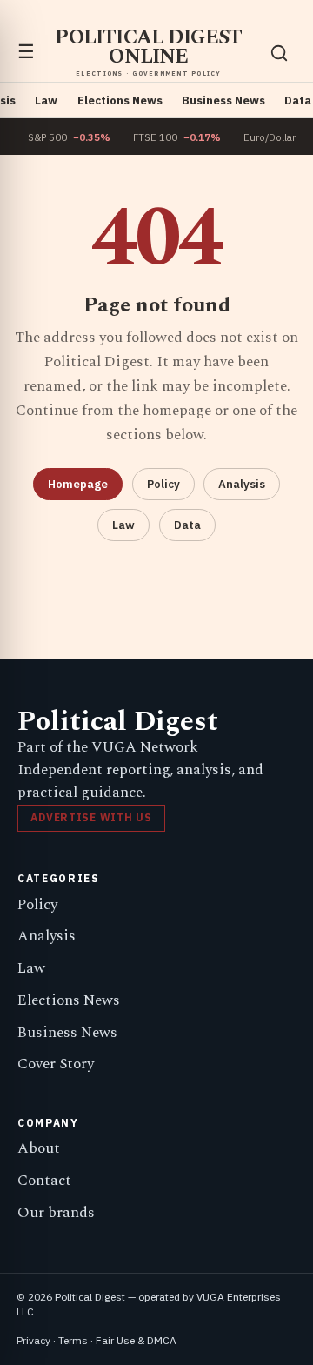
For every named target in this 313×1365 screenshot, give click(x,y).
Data (297, 100)
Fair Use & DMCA (136, 1340)
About (38, 1148)
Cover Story (55, 1064)
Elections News (120, 100)
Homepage (78, 484)
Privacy (33, 1340)
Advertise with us (90, 817)
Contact (44, 1180)
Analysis (241, 484)
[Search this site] (279, 53)
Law (46, 100)
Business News (223, 100)
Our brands (56, 1212)
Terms (73, 1340)
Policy (163, 484)
